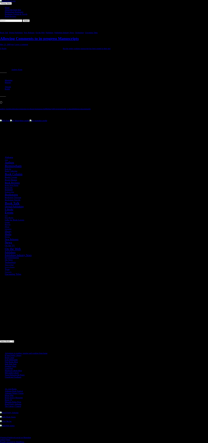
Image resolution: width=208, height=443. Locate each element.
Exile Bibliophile (11, 360)
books (16, 109)
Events (9, 212)
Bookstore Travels (12, 200)
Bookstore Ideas (9, 192)
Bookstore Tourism (13, 197)
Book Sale (9, 188)
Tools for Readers (10, 267)
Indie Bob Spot (10, 364)
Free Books (9, 218)
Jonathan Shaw (10, 366)
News (8, 242)
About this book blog (13, 10)
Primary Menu (6, 3)
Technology (79, 33)
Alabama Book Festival (14, 391)
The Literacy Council (13, 406)
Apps (6, 160)
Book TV (8, 400)
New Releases (29, 33)
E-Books (9, 209)
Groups (7, 222)
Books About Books (11, 185)
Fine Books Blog (11, 362)
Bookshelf (9, 190)
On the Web (40, 33)
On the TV (10, 245)
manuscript (41, 109)
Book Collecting (11, 171)
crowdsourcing (31, 109)
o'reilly (52, 109)
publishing (75, 109)
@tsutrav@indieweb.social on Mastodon (15, 437)
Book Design (11, 180)
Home (7, 8)
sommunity (86, 109)
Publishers (49, 33)
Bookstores (11, 194)
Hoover (7, 224)
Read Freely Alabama (13, 404)
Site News (9, 260)
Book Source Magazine (14, 398)
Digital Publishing (16, 33)
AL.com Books (11, 389)
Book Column (13, 174)
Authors (9, 162)
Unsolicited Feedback (13, 377)
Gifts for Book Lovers (14, 220)
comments (22, 109)
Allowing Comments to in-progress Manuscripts (39, 38)
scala (80, 109)
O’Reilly (3, 49)
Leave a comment (21, 44)
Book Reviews (10, 16)
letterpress (8, 229)
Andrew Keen (16, 70)
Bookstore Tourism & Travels (16, 14)
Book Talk (4, 33)
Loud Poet (9, 368)
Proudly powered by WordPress (12, 442)
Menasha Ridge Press (13, 402)
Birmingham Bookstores (14, 12)
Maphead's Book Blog (13, 371)
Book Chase (9, 358)
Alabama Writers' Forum (14, 393)
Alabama (9, 157)
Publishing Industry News (64, 33)
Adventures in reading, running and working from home (26, 353)
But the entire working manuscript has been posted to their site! (87, 49)
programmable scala (63, 109)
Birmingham (13, 166)
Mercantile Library (12, 373)
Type (7, 269)
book (12, 109)
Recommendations (12, 258)
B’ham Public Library (13, 355)
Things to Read (9, 265)
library (8, 231)
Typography (8, 272)
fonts (6, 215)
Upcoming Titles (91, 33)
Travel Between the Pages (15, 375)
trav (12, 44)
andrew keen (5, 109)
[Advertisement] (12, 134)
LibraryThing (5, 440)
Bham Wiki (9, 395)
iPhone (7, 227)
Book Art (8, 169)
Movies (7, 237)
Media (48, 109)
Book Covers (11, 177)
